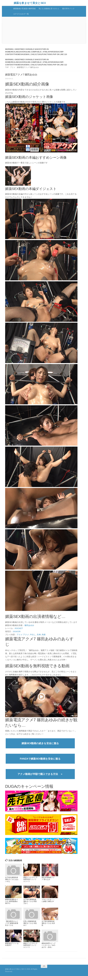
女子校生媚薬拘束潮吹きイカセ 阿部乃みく (30, 901)
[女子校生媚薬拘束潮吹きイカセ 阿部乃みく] (31, 892)
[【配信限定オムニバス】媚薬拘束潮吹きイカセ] (13, 914)
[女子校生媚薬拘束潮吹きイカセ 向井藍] (50, 914)
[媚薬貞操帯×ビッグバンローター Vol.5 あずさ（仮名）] (50, 936)
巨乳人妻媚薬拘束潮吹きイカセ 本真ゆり (30, 923)
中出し (33, 635)
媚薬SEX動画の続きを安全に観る (40, 743)
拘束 (44, 635)
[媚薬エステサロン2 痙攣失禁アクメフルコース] (31, 936)
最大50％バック (68, 8)
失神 (39, 635)
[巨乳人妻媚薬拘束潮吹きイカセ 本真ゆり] (31, 914)
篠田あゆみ (29, 625)
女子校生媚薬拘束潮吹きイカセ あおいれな (11, 879)
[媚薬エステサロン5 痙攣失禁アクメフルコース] (31, 870)
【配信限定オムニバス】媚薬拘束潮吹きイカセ (11, 923)
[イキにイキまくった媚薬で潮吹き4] (50, 892)
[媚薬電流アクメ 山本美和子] (13, 936)
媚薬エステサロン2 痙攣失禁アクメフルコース (30, 945)
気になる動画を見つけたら (49, 8)
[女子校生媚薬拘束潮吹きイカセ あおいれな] (13, 870)
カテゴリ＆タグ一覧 (21, 14)
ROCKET (19, 628)
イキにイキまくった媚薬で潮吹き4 (48, 900)
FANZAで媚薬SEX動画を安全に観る (40, 758)
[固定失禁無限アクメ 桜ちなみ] (50, 870)
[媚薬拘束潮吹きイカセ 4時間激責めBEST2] (13, 892)
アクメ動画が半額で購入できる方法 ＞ (40, 774)
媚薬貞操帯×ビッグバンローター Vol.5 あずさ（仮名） (48, 945)
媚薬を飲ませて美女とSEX (30, 3)
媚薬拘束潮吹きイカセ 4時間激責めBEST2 (11, 901)
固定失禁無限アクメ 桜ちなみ (48, 878)
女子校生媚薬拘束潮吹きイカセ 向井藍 (48, 923)
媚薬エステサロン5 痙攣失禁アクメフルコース (30, 879)
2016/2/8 (16, 631)
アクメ (20, 635)
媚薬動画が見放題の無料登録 (24, 8)
